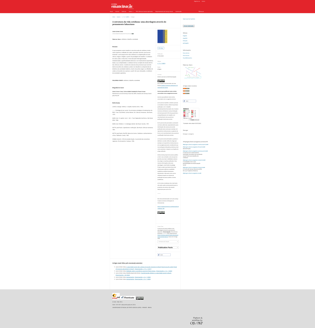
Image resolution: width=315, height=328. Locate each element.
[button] (164, 255)
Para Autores (186, 55)
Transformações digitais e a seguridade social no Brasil (156, 273)
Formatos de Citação (164, 241)
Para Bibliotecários (187, 58)
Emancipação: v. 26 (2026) (123, 275)
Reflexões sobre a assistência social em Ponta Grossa (141, 271)
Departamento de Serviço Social (164, 11)
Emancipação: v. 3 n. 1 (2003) (164, 271)
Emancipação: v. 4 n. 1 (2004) (143, 277)
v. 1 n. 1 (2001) (125, 17)
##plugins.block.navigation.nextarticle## (194, 160)
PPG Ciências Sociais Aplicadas (144, 11)
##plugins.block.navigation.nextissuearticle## (195, 144)
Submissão (178, 11)
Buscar (202, 11)
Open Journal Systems (189, 19)
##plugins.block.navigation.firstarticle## (194, 147)
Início (113, 17)
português (186, 43)
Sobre (130, 11)
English (185, 36)
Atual (111, 11)
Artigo (161, 48)
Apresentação (130, 277)
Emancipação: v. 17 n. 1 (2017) (143, 269)
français (185, 40)
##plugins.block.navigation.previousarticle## (195, 151)
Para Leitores (186, 53)
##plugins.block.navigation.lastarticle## (194, 167)
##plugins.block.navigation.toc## (192, 173)
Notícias (124, 11)
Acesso (203, 1)
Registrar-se (197, 1)
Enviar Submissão (188, 26)
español (185, 38)
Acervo (117, 11)
